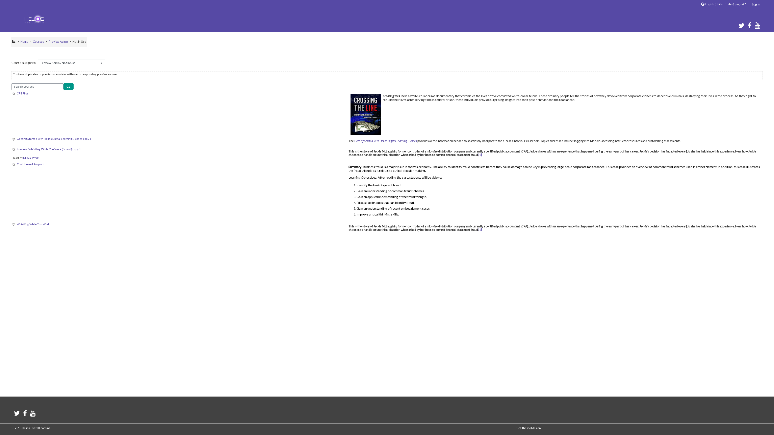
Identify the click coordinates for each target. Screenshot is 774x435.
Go (68, 86)
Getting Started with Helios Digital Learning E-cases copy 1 (54, 138)
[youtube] (758, 26)
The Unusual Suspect (30, 164)
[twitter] (740, 26)
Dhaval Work (31, 158)
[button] (723, 4)
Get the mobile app (528, 428)
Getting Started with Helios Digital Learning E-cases (385, 141)
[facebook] (749, 26)
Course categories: (23, 62)
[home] (34, 19)
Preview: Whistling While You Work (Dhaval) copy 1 (49, 149)
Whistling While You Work (33, 224)
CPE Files (22, 93)
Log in (756, 4)
